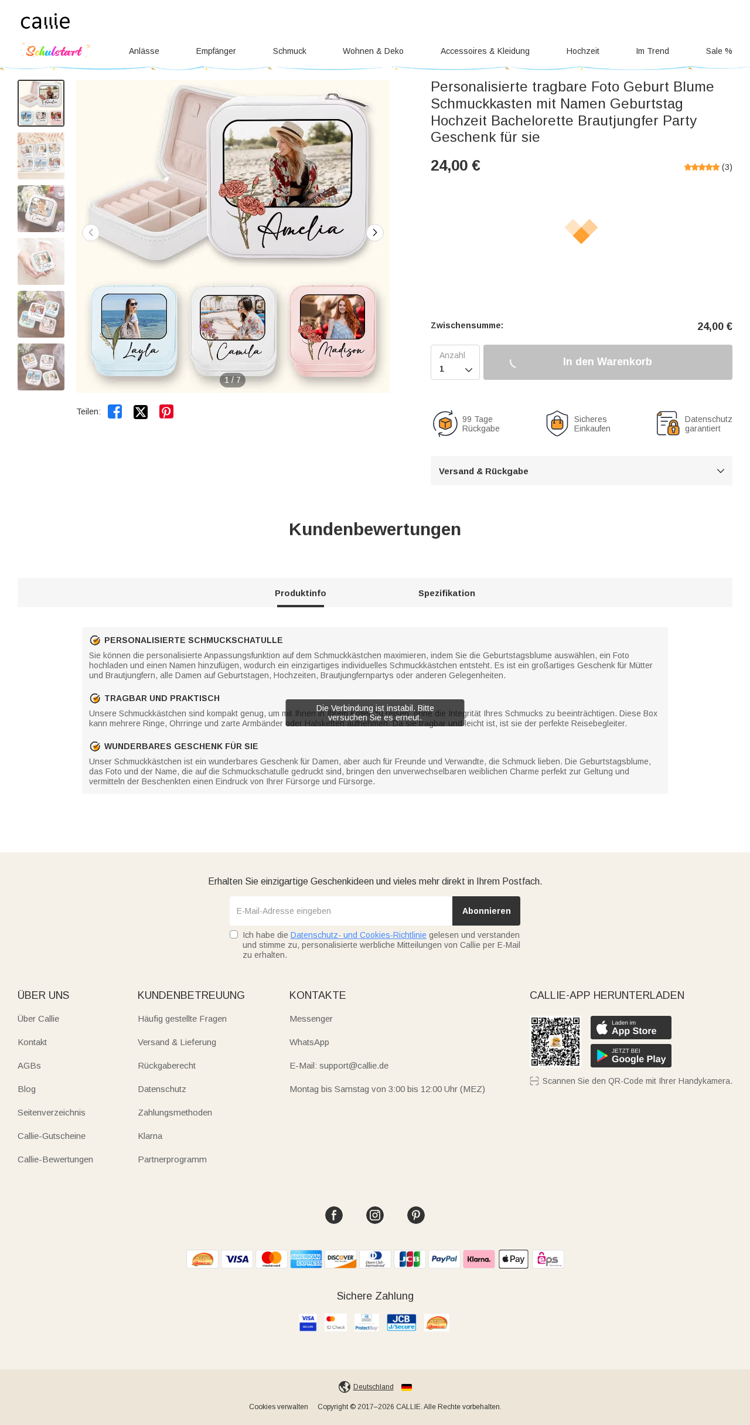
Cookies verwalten (278, 1407)
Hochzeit (583, 51)
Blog (27, 1089)
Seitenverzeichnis (52, 1112)
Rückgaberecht (167, 1065)
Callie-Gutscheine (52, 1136)
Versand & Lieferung (177, 1042)
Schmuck (289, 51)
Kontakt (32, 1042)
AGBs (29, 1065)
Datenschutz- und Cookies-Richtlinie (359, 935)
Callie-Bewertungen (55, 1159)
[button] (375, 233)
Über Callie (38, 1018)
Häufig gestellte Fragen (182, 1018)
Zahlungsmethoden (175, 1112)
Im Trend (652, 51)
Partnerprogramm (172, 1159)
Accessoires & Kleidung (485, 51)
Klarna (150, 1136)
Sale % (719, 51)
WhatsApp (309, 1042)
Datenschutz (162, 1089)
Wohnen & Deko (373, 51)
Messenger (311, 1018)
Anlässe (144, 51)
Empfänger (216, 51)
